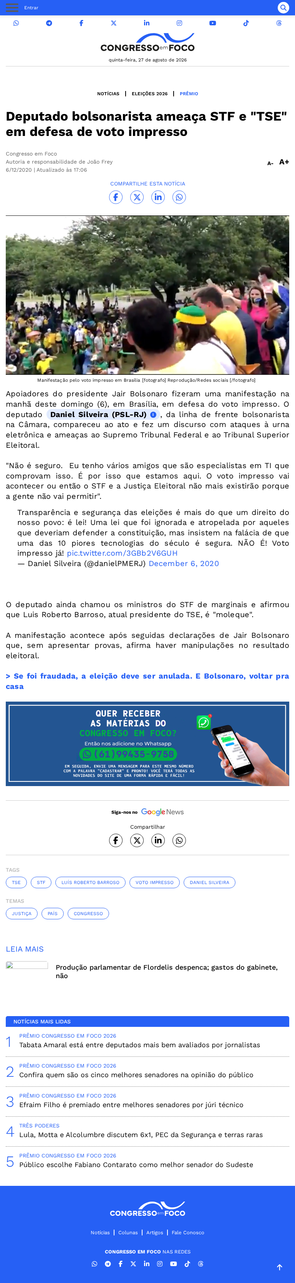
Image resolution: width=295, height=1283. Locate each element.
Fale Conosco (188, 1232)
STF (41, 882)
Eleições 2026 (149, 93)
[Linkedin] (146, 23)
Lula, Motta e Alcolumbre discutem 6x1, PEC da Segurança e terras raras (141, 1135)
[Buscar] (283, 7)
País (53, 913)
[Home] (147, 42)
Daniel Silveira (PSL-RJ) (98, 414)
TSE (16, 882)
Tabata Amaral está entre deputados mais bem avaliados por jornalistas (139, 1045)
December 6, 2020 (184, 563)
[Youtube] (212, 23)
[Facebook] (81, 23)
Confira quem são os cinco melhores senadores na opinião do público (136, 1075)
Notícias (108, 93)
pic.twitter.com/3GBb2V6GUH (122, 553)
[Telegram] (49, 23)
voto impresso (155, 882)
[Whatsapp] (16, 23)
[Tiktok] (246, 23)
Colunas (128, 1232)
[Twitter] (114, 23)
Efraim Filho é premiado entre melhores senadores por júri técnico (131, 1105)
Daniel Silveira (209, 882)
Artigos (154, 1232)
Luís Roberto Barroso (90, 882)
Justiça (21, 913)
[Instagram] (179, 23)
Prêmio (189, 93)
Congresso (88, 913)
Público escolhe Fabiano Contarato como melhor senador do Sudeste (136, 1164)
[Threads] (279, 23)
